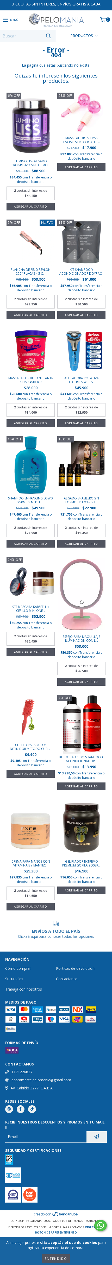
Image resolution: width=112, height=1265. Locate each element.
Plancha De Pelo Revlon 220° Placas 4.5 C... (31, 271)
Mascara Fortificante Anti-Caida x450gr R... (30, 380)
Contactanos (67, 978)
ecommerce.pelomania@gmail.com (41, 1079)
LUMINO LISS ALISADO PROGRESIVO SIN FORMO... (30, 163)
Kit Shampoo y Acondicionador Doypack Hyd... (81, 271)
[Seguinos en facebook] (20, 1109)
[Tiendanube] (56, 1215)
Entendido (56, 1258)
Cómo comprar (18, 968)
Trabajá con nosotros (23, 989)
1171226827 (21, 1071)
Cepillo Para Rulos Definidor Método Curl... (30, 747)
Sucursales (14, 978)
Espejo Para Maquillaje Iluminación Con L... (81, 639)
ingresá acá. (94, 1227)
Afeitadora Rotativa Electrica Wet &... (81, 380)
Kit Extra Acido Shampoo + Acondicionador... (81, 759)
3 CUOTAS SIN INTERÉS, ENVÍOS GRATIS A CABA (56, 4)
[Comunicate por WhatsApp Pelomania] (100, 1225)
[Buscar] (48, 36)
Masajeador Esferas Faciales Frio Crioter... (81, 140)
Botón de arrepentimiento (56, 1232)
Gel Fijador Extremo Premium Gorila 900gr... (81, 863)
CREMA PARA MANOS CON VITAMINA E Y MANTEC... (30, 863)
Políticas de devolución (75, 968)
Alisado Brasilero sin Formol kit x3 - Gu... (81, 500)
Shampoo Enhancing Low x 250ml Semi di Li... (30, 500)
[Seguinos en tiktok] (32, 1109)
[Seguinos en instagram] (9, 1109)
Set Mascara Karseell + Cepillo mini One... (30, 609)
